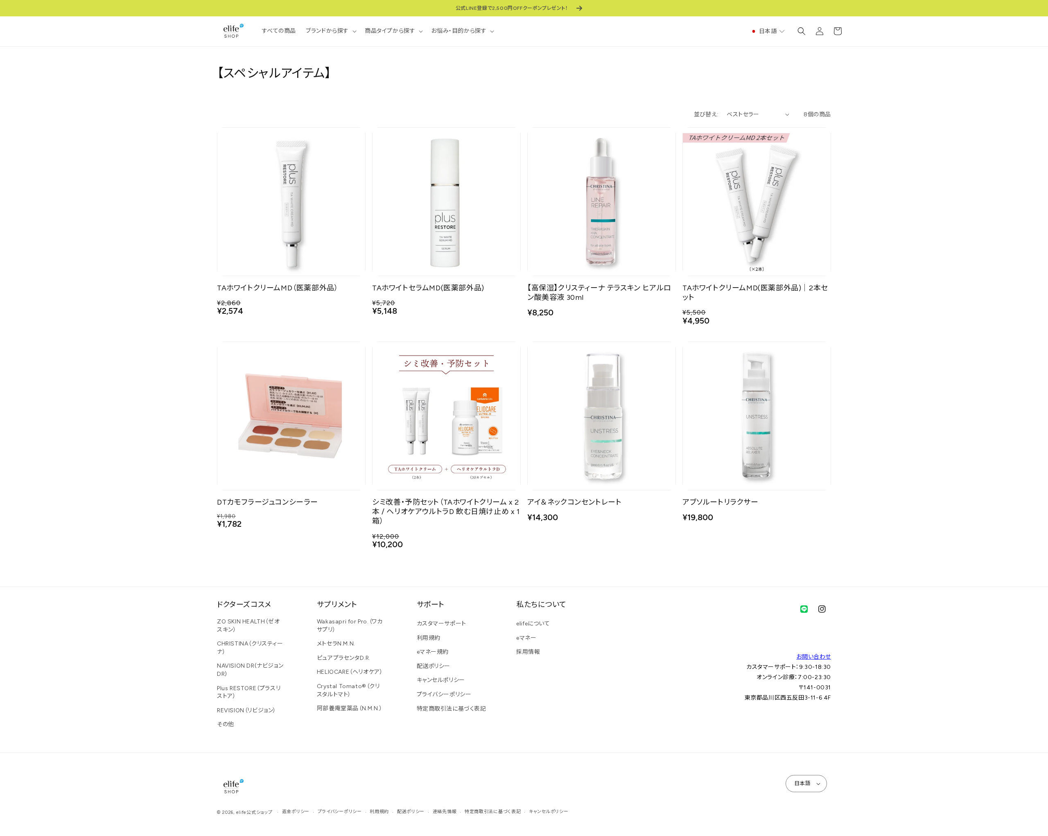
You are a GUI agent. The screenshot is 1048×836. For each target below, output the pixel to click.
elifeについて (533, 623)
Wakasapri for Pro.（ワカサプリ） (350, 625)
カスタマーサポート (441, 623)
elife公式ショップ (254, 812)
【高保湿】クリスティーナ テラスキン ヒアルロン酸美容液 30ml (599, 292)
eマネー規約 (433, 651)
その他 (225, 724)
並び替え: (706, 114)
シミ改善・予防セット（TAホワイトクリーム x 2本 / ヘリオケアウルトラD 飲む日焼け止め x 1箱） (446, 512)
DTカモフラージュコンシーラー (267, 502)
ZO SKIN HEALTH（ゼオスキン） (248, 625)
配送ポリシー (434, 666)
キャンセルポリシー (441, 680)
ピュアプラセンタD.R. (343, 658)
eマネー (526, 637)
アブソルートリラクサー (720, 502)
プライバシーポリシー (444, 694)
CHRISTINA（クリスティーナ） (250, 647)
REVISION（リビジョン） (246, 710)
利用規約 (428, 637)
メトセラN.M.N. (336, 643)
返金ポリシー (295, 811)
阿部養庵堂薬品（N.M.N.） (350, 708)
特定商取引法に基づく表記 (451, 708)
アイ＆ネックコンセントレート (574, 502)
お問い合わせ (813, 656)
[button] (330, 31)
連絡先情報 (445, 811)
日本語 (802, 783)
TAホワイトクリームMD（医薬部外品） (277, 287)
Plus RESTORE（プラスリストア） (248, 692)
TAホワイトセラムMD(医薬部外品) (428, 287)
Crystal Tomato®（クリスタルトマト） (348, 690)
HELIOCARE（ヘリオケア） (350, 671)
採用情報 (528, 651)
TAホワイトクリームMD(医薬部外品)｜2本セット (755, 292)
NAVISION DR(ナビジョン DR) (250, 669)
